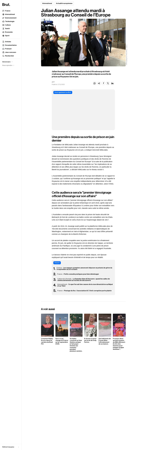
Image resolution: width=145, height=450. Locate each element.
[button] (10, 447)
